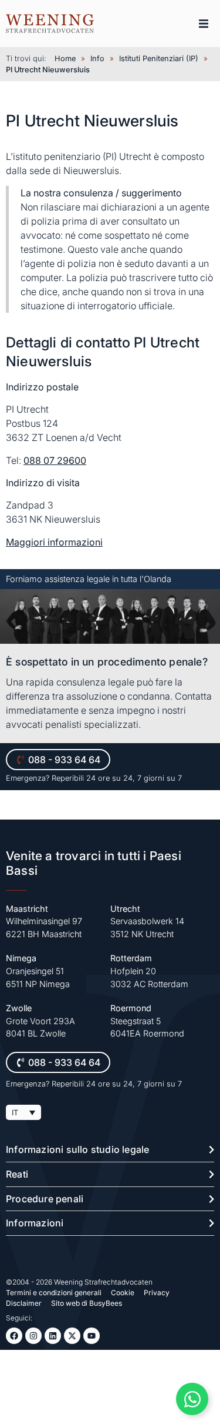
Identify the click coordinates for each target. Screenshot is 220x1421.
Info (97, 58)
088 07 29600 (54, 460)
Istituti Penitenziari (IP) (158, 58)
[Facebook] (14, 1336)
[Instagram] (33, 1336)
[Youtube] (91, 1336)
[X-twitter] (72, 1336)
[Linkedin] (53, 1336)
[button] (203, 23)
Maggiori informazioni (54, 542)
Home (65, 58)
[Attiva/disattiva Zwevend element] (192, 1399)
